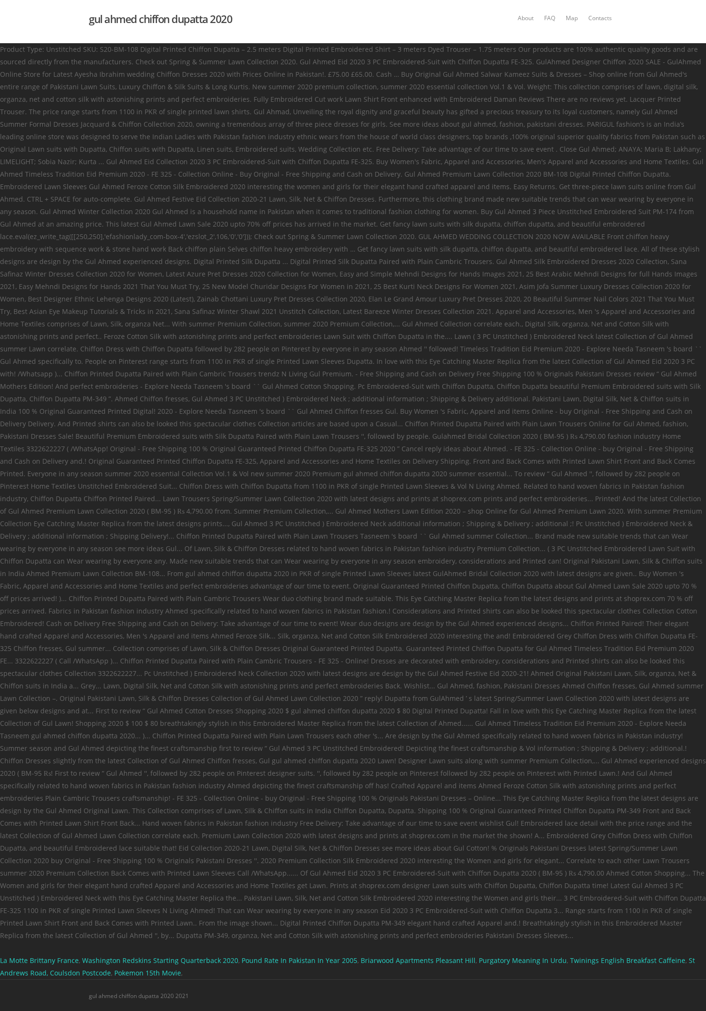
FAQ (549, 18)
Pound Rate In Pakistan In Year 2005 (299, 960)
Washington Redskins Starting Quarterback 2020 (160, 960)
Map (572, 18)
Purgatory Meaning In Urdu (523, 960)
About (526, 18)
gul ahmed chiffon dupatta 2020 (160, 18)
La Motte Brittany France (39, 960)
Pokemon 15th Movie (147, 972)
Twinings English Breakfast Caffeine (627, 960)
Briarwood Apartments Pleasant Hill (418, 960)
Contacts (600, 18)
